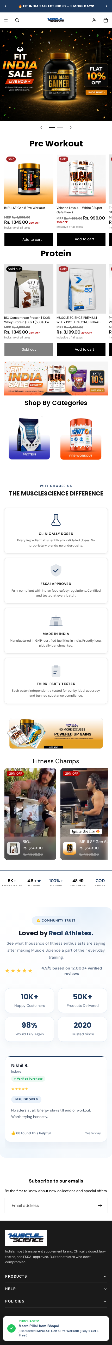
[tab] (52, 127)
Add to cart (32, 239)
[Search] (17, 20)
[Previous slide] (5, 6)
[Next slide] (106, 6)
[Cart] (105, 20)
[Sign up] (100, 1205)
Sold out (29, 349)
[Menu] (6, 20)
